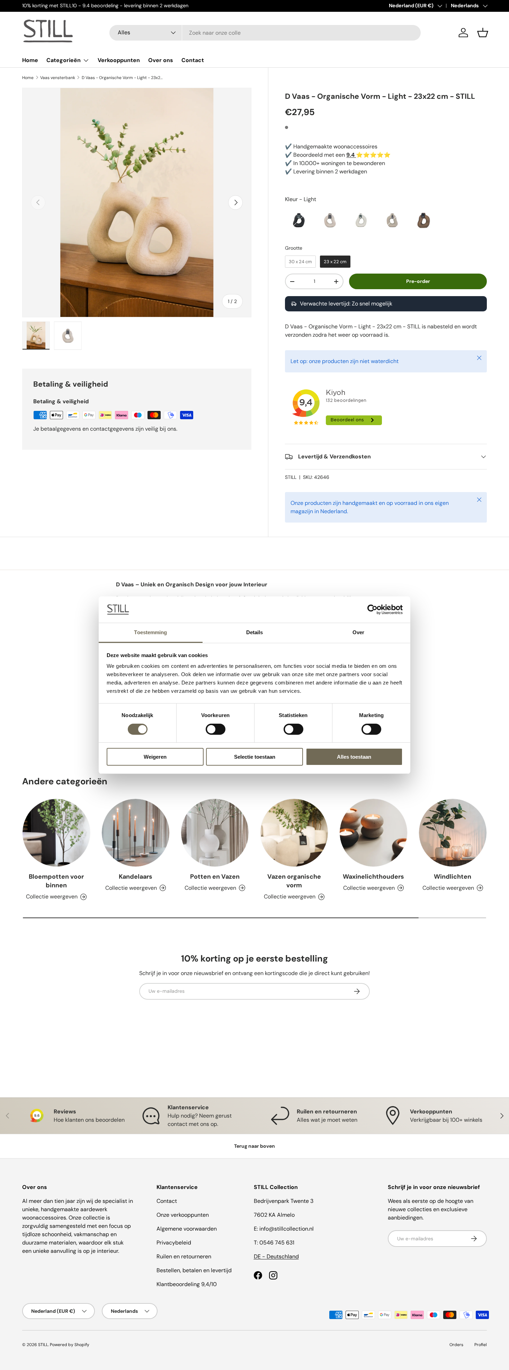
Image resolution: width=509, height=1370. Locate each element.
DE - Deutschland (276, 1256)
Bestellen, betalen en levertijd (194, 1270)
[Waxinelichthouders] (373, 833)
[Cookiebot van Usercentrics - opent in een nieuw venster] (372, 609)
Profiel (480, 1344)
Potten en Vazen (215, 876)
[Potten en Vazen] (215, 833)
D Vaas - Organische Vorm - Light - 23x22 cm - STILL (123, 77)
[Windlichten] (452, 833)
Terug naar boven (254, 1146)
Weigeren (155, 757)
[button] (482, 32)
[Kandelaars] (135, 833)
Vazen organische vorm (294, 880)
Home (30, 60)
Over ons (160, 60)
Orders (456, 1344)
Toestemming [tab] (150, 632)
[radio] (299, 220)
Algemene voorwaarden (187, 1228)
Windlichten (452, 876)
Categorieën (63, 60)
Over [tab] (358, 632)
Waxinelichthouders (373, 876)
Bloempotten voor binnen (56, 880)
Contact (192, 60)
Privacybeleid (174, 1242)
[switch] (215, 729)
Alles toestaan (354, 757)
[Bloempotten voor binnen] (56, 833)
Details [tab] (254, 632)
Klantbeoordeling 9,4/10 (187, 1284)
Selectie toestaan (254, 757)
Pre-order (418, 281)
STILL (290, 477)
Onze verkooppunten (183, 1214)
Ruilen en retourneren (184, 1256)
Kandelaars (135, 876)
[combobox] (265, 33)
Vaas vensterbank (57, 77)
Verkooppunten (119, 60)
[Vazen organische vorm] (294, 833)
